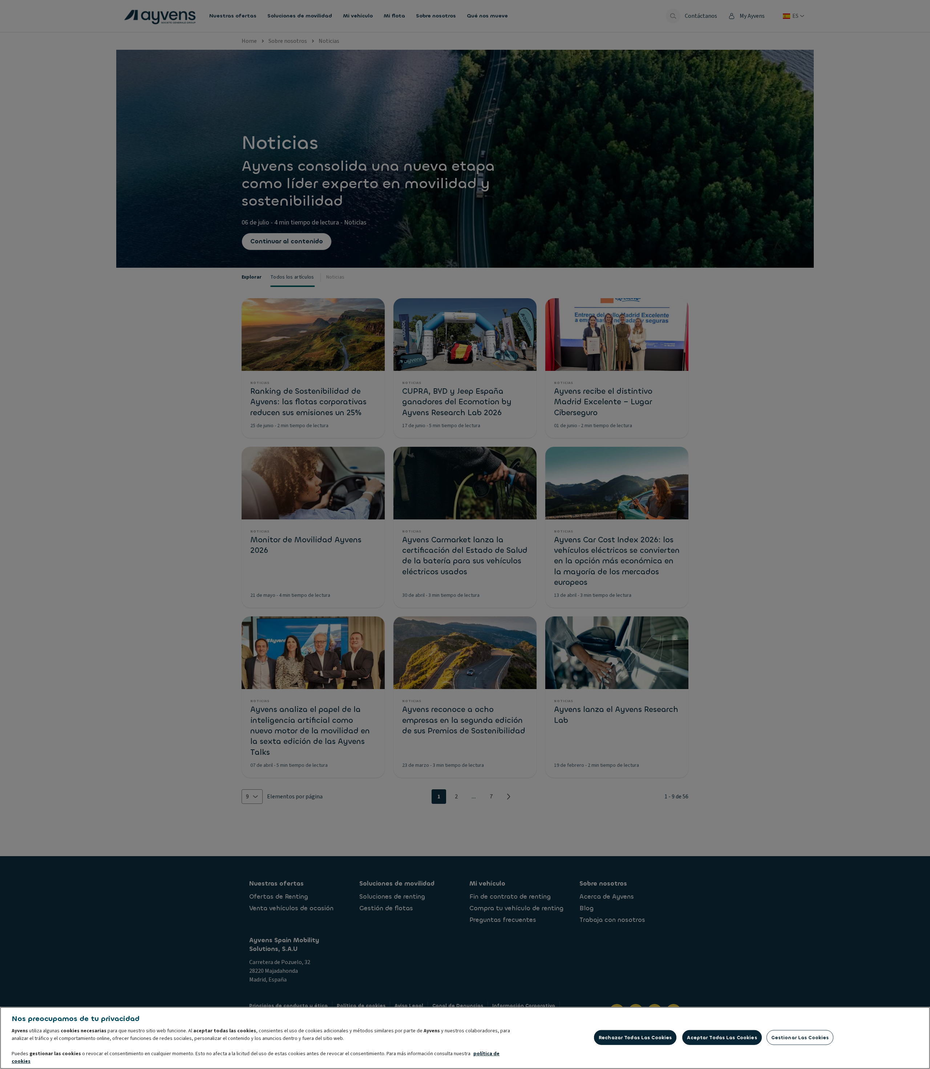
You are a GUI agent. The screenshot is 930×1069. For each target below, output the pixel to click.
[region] (465, 1038)
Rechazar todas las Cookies (635, 1037)
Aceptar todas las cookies (722, 1037)
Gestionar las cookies (800, 1037)
